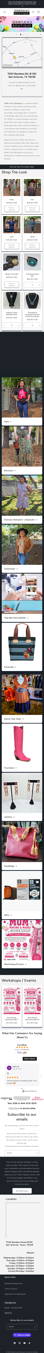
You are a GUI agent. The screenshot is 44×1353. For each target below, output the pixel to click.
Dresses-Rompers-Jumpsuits (19, 519)
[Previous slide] (16, 34)
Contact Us (10, 1302)
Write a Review (29, 1059)
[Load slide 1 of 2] (20, 34)
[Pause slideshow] (41, 34)
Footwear (9, 768)
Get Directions (22, 1191)
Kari (32, 199)
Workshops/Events (14, 964)
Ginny (12, 199)
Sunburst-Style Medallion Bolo (11, 313)
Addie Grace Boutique (18, 1352)
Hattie (32, 237)
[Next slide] (27, 34)
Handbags (9, 866)
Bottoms (8, 470)
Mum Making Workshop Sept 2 (11, 1019)
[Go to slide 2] (18, 1088)
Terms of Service (11, 1289)
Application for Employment (15, 1294)
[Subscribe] (36, 1153)
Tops (6, 421)
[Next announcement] (39, 4)
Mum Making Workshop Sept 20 (32, 1019)
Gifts (6, 915)
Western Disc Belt (11, 274)
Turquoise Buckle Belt (32, 275)
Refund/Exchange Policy (14, 1283)
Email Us (8, 1313)
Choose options (12, 209)
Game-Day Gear (12, 719)
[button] (4, 12)
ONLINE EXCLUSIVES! (15, 618)
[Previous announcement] (4, 4)
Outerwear (9, 569)
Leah (11, 237)
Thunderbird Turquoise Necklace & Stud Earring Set (32, 314)
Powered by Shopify (31, 1352)
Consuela (9, 667)
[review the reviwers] (8, 1074)
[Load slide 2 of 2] (23, 34)
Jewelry (8, 817)
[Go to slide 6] (25, 1088)
